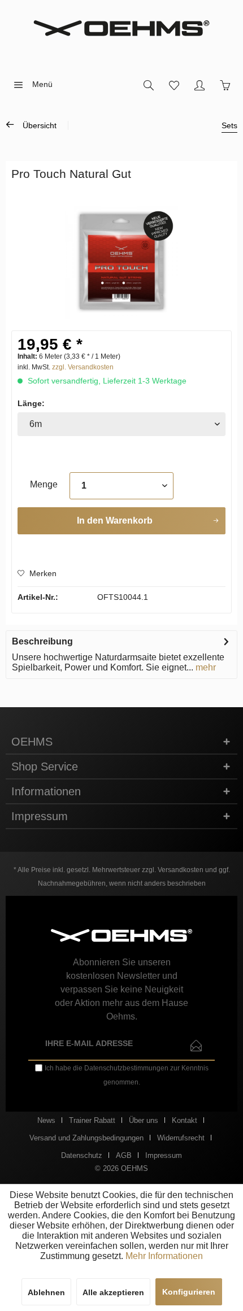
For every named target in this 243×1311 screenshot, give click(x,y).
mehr (204, 667)
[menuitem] (30, 84)
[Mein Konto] (199, 84)
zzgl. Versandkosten (83, 367)
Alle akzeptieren (113, 1292)
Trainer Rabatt (92, 1120)
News (46, 1120)
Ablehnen (46, 1292)
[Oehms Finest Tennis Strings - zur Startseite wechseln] (121, 28)
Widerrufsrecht (181, 1138)
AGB (124, 1155)
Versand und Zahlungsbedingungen (86, 1138)
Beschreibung (42, 641)
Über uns (143, 1120)
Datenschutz (81, 1155)
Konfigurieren (188, 1291)
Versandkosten (180, 870)
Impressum (163, 1155)
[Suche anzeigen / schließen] (148, 84)
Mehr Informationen (164, 1256)
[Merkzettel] (173, 84)
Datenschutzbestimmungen (126, 1068)
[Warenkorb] (224, 84)
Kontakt (184, 1120)
